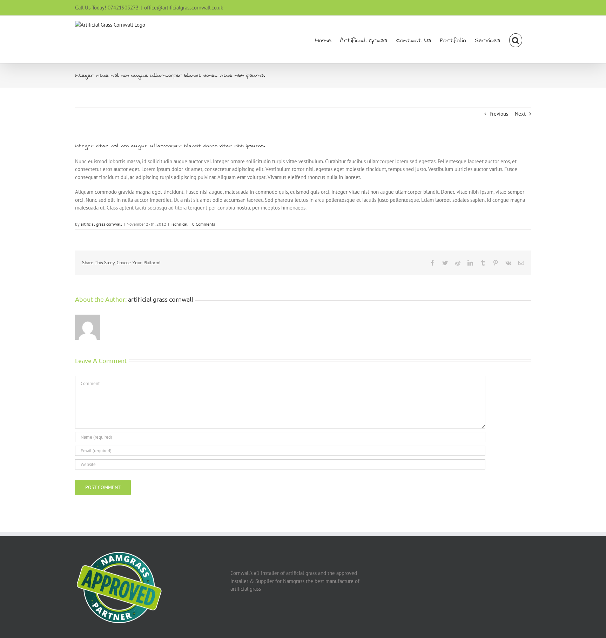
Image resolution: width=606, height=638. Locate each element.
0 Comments (203, 224)
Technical (179, 224)
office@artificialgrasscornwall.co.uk (183, 7)
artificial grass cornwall (101, 224)
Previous (499, 113)
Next (520, 113)
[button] (515, 39)
